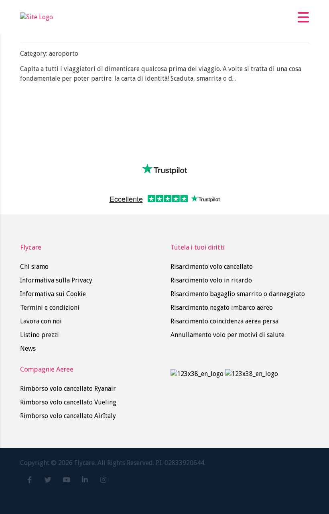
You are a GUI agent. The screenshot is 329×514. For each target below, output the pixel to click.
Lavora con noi (41, 321)
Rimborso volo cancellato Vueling (68, 402)
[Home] (36, 17)
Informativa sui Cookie (53, 294)
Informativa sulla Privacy (56, 280)
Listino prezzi (39, 335)
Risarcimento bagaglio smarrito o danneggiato (238, 294)
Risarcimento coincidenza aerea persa (224, 321)
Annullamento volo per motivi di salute (227, 335)
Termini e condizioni (49, 307)
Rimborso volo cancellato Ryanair (68, 388)
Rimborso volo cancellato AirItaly (68, 416)
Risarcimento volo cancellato (212, 266)
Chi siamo (34, 266)
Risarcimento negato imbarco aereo (222, 307)
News (28, 348)
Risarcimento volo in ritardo (211, 280)
